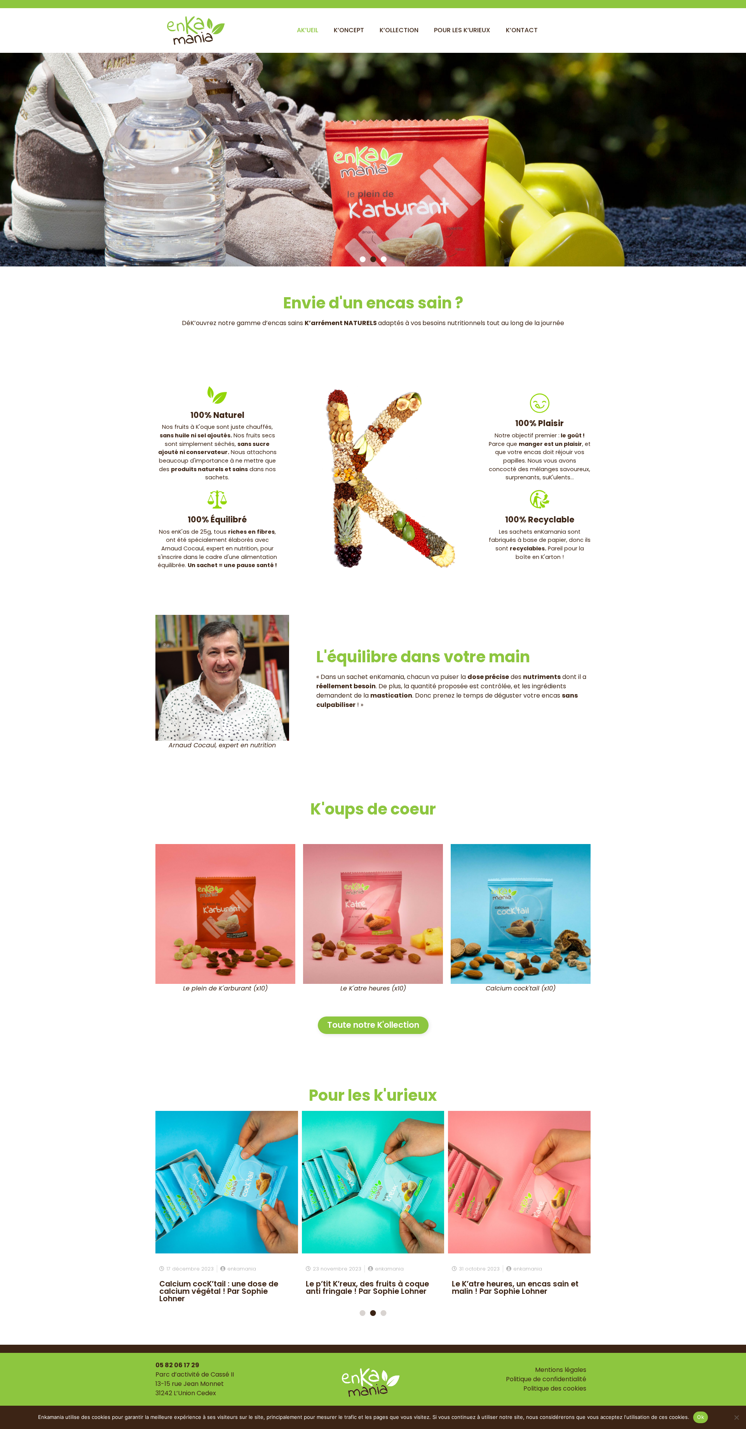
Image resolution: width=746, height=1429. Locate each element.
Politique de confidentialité (546, 1379)
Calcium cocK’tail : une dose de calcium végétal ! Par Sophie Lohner (218, 1291)
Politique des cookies (554, 1388)
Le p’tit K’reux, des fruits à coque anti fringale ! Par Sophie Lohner (367, 1288)
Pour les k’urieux (462, 30)
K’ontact (522, 30)
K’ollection (399, 30)
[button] (363, 259)
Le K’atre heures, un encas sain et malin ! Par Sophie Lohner (515, 1288)
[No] (736, 1417)
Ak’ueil (307, 30)
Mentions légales (560, 1369)
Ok (700, 1417)
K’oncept (349, 30)
